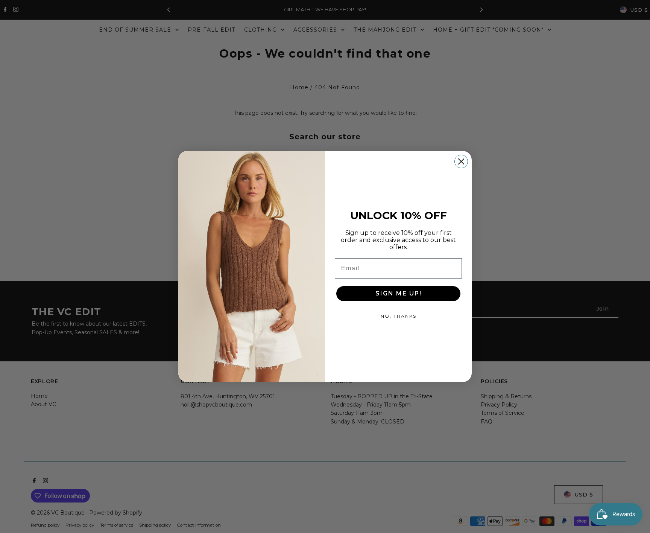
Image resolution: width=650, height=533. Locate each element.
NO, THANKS (398, 316)
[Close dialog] (461, 161)
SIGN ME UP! (398, 293)
